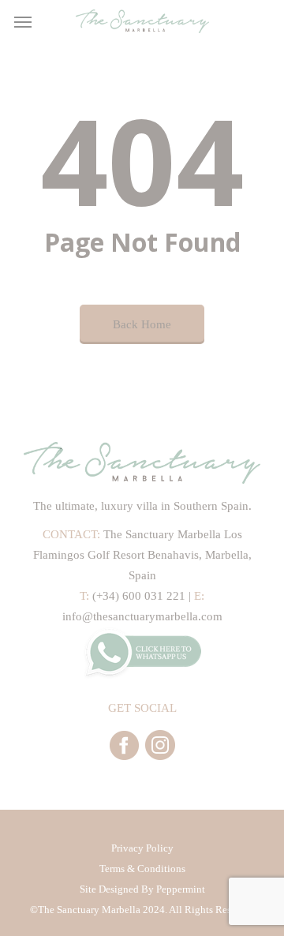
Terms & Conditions (142, 868)
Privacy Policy (142, 848)
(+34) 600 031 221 (138, 596)
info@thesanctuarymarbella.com (142, 616)
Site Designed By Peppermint (142, 889)
